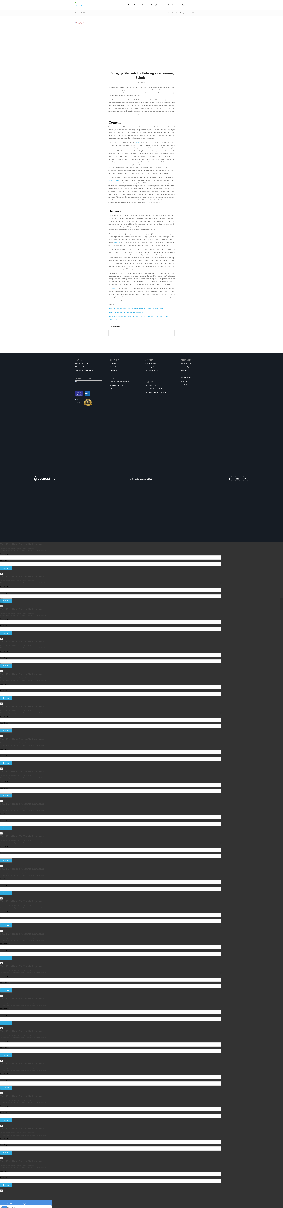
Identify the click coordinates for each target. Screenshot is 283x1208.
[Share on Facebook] (113, 333)
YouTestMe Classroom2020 (153, 389)
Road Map (184, 370)
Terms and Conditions (116, 385)
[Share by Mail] (169, 333)
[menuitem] (129, 5)
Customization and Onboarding (84, 370)
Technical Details (186, 363)
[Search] (206, 5)
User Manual (149, 374)
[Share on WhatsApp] (132, 333)
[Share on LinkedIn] (151, 333)
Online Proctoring (80, 367)
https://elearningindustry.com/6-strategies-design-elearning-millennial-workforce (136, 308)
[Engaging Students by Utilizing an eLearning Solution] (141, 45)
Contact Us (113, 367)
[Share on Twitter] (122, 333)
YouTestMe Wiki (186, 377)
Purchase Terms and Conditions (119, 381)
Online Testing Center (81, 363)
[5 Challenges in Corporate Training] (281, 604)
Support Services (150, 363)
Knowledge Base (150, 367)
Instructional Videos (151, 370)
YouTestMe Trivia (150, 385)
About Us (113, 363)
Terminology (185, 381)
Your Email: (5, 561)
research (117, 242)
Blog (182, 374)
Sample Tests (185, 385)
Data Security (185, 367)
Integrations (113, 370)
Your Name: (5, 554)
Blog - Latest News (81, 13)
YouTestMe (112, 288)
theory (138, 142)
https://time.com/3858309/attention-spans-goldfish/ (126, 312)
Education (142, 82)
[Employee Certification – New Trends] (1, 604)
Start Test (6, 568)
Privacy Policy (114, 389)
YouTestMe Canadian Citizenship (155, 392)
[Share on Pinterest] (141, 333)
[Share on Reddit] (160, 333)
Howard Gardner (114, 180)
